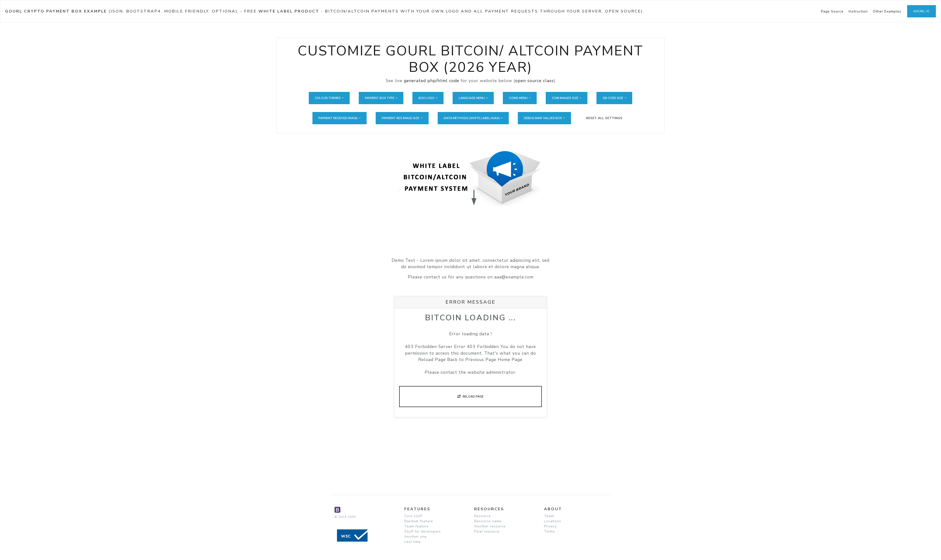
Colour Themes (328, 98)
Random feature (418, 521)
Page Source (832, 11)
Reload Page (471, 396)
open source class (534, 81)
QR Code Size (613, 98)
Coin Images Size (565, 98)
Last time (412, 541)
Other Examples (887, 11)
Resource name (488, 521)
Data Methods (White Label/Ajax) (472, 118)
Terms (549, 531)
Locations (552, 521)
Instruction (858, 11)
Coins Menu (518, 98)
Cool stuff (413, 516)
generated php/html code (431, 81)
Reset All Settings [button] (604, 118)
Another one (415, 536)
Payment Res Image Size (401, 118)
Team (549, 516)
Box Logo (427, 98)
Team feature (416, 526)
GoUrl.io (921, 11)
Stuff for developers (422, 531)
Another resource (490, 526)
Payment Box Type (380, 98)
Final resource (487, 531)
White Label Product (289, 11)
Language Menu (472, 98)
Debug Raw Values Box (543, 118)
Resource (482, 516)
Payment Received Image (338, 118)
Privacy (550, 526)
